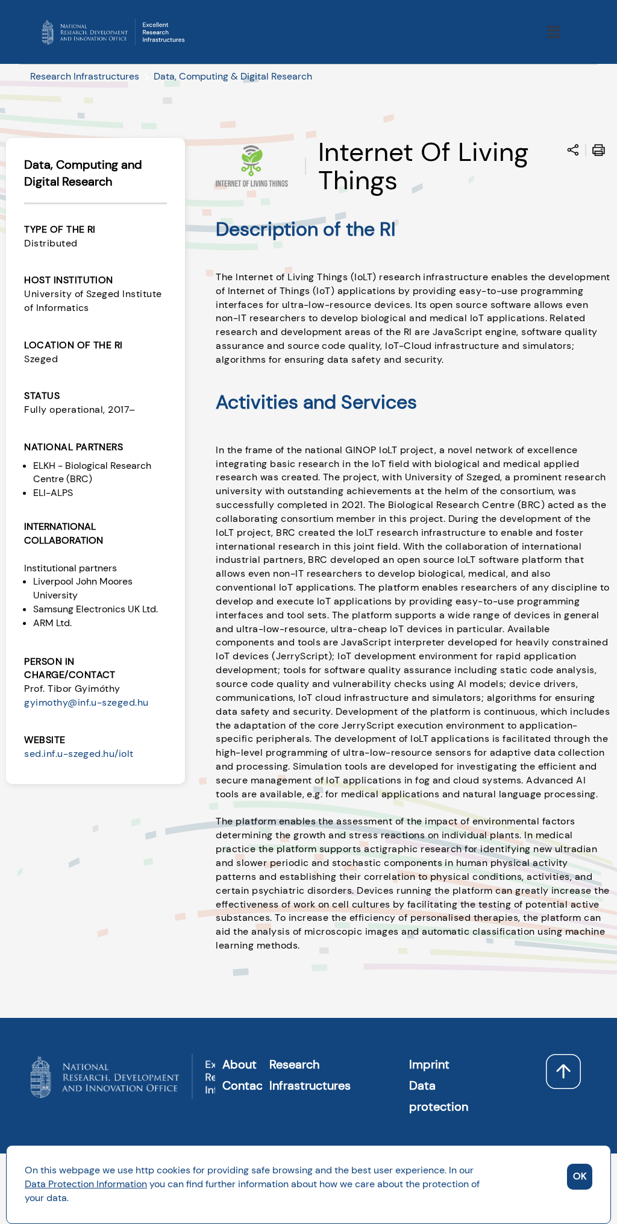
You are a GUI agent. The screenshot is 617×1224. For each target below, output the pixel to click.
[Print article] (601, 152)
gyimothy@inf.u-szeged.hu (86, 702)
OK (579, 1176)
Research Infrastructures (84, 76)
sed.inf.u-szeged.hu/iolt (79, 753)
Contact (245, 1085)
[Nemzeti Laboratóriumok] (113, 31)
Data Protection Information (86, 1184)
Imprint (429, 1064)
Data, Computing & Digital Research (233, 76)
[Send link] (576, 152)
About (239, 1064)
